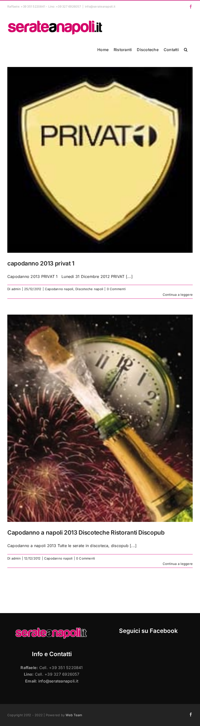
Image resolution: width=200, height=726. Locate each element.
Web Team (74, 715)
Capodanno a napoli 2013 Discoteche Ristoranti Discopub (86, 532)
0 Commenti (116, 289)
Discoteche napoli (89, 289)
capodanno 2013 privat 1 (40, 263)
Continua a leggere (178, 295)
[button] (186, 49)
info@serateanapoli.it (100, 6)
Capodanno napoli (59, 289)
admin (16, 289)
